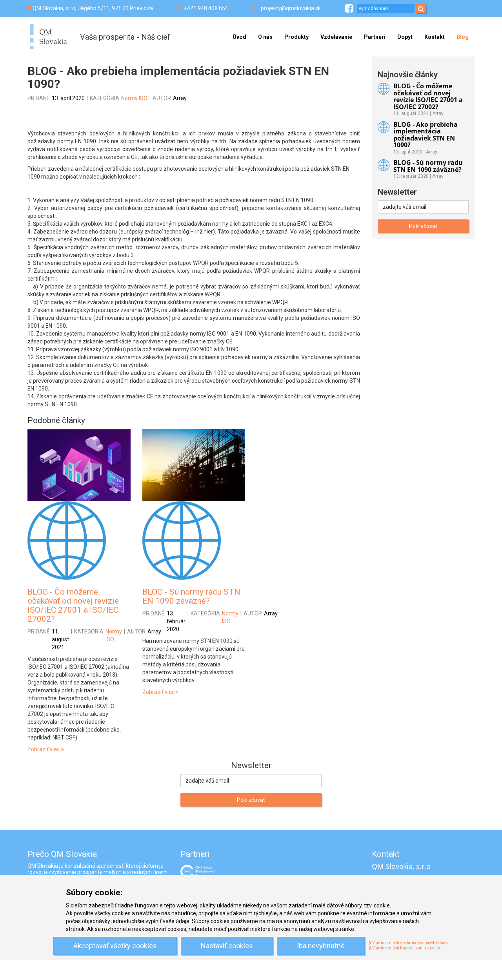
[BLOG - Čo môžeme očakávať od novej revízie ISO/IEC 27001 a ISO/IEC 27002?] (79, 465)
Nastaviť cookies (227, 946)
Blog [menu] (463, 37)
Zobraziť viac (44, 749)
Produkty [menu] (296, 37)
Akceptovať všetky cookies (115, 946)
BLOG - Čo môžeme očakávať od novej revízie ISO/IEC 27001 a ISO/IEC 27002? (73, 605)
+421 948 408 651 (206, 8)
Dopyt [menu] (405, 37)
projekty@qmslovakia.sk (291, 8)
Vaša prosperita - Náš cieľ (125, 37)
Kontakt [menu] (434, 37)
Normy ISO (134, 98)
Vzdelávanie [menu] (336, 37)
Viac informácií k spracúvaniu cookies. (406, 948)
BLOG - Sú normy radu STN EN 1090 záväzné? (191, 596)
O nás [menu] (265, 37)
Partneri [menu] (375, 37)
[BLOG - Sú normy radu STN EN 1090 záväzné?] (194, 465)
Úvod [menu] (239, 37)
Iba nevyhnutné (321, 946)
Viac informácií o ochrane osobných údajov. (410, 943)
